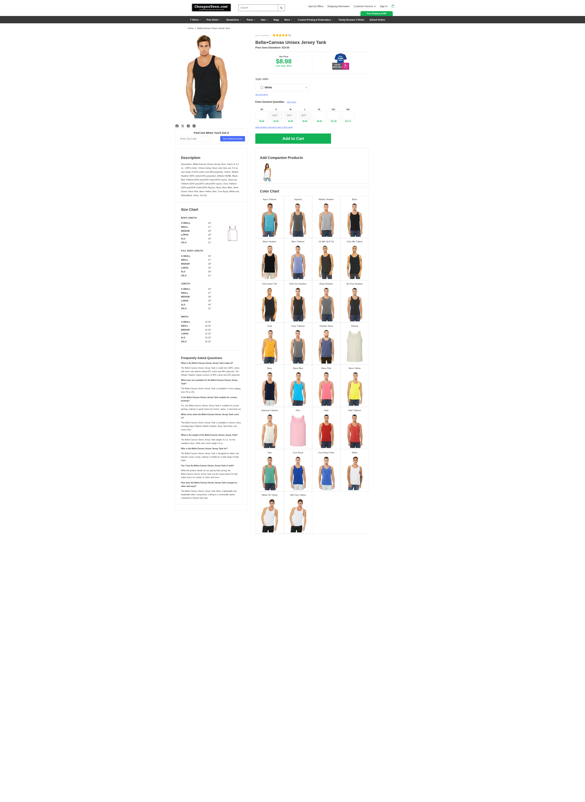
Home (191, 28)
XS (261, 109)
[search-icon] (281, 8)
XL (319, 109)
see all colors (261, 94)
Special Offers (315, 6)
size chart (291, 102)
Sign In (383, 6)
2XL (334, 109)
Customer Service (363, 6)
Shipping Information (338, 6)
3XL (348, 109)
